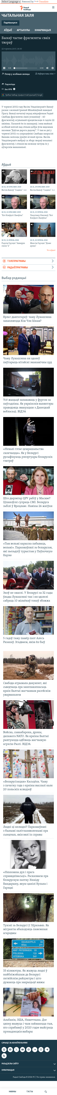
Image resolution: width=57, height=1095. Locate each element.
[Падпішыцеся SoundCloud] (34, 1049)
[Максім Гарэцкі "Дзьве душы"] (42, 230)
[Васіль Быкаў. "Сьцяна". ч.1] (42, 176)
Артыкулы (23, 30)
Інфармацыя (43, 30)
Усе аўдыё (51, 250)
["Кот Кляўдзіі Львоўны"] (14, 202)
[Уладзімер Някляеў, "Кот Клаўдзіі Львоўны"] (42, 202)
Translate (44, 2)
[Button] (8, 85)
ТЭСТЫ (30, 1092)
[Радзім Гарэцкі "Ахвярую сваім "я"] (14, 230)
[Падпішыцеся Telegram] (47, 1049)
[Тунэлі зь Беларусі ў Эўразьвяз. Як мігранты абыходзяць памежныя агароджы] (28, 907)
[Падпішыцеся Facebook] (10, 1049)
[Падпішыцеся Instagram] (40, 1049)
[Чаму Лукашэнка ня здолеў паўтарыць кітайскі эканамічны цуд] (28, 340)
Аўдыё (8, 30)
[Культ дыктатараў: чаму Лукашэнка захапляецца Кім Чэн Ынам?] (28, 299)
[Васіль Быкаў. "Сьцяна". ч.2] (14, 176)
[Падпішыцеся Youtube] (22, 1049)
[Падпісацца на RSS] (4, 1055)
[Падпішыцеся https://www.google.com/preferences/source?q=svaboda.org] (4, 1049)
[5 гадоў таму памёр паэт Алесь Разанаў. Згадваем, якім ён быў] (28, 620)
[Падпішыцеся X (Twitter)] (16, 1049)
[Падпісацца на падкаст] (28, 1049)
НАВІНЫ (12, 1092)
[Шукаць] (46, 1091)
